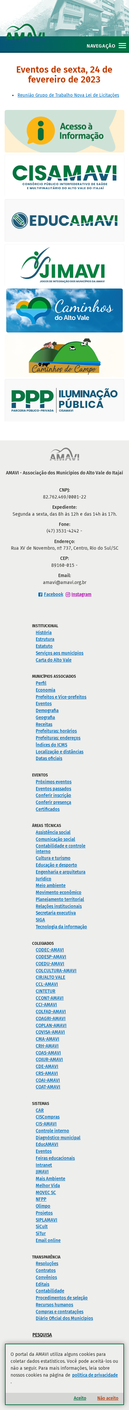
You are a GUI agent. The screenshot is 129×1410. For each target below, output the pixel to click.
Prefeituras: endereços (58, 738)
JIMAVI (42, 1172)
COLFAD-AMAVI (51, 1012)
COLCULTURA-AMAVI (56, 971)
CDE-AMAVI (47, 1066)
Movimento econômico (58, 892)
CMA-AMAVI (47, 1039)
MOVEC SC (46, 1192)
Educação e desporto (56, 865)
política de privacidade (95, 1375)
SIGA (40, 920)
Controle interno (52, 1131)
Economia (45, 690)
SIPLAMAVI (46, 1220)
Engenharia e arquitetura (60, 872)
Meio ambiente (50, 885)
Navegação (101, 46)
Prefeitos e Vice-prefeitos (61, 697)
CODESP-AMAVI (51, 957)
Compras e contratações (59, 1312)
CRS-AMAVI (47, 1073)
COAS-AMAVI (48, 1053)
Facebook (53, 594)
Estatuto (44, 646)
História (44, 633)
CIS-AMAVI (46, 1124)
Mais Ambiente (50, 1179)
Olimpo (43, 1206)
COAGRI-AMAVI (50, 1018)
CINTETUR (45, 991)
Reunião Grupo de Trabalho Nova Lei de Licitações (68, 95)
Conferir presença (53, 802)
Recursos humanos (54, 1305)
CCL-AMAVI (47, 984)
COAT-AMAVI (48, 1087)
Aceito (80, 1398)
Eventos (44, 703)
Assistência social (53, 832)
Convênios (46, 1277)
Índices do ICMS (51, 745)
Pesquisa (42, 1335)
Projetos (44, 1213)
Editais (42, 1284)
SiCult (42, 1226)
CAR (40, 1110)
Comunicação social (55, 839)
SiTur (41, 1233)
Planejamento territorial (60, 899)
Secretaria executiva (56, 913)
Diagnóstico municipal (58, 1138)
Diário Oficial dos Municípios (64, 1318)
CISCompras (48, 1117)
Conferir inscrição (53, 795)
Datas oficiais (49, 758)
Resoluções (47, 1263)
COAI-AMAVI (48, 1080)
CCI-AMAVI (46, 1005)
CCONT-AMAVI (50, 998)
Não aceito (107, 1398)
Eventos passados (53, 789)
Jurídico (43, 879)
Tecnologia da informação (61, 927)
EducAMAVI (47, 1144)
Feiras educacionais (55, 1158)
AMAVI (67, 25)
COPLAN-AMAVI (51, 1025)
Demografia (47, 710)
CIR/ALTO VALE (50, 977)
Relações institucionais (59, 906)
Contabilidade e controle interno (60, 848)
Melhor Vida (48, 1185)
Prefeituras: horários (56, 731)
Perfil (41, 683)
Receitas (44, 724)
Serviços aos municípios (59, 653)
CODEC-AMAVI (50, 950)
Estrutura (45, 639)
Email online (48, 1240)
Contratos (46, 1270)
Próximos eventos (53, 782)
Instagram (81, 594)
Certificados (48, 809)
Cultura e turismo (53, 858)
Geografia (45, 717)
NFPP (41, 1199)
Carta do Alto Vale (53, 660)
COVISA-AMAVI (50, 1032)
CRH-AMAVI (47, 1046)
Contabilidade (50, 1291)
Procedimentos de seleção (62, 1298)
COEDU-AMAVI (50, 964)
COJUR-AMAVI (49, 1059)
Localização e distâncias (59, 752)
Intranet (44, 1165)
